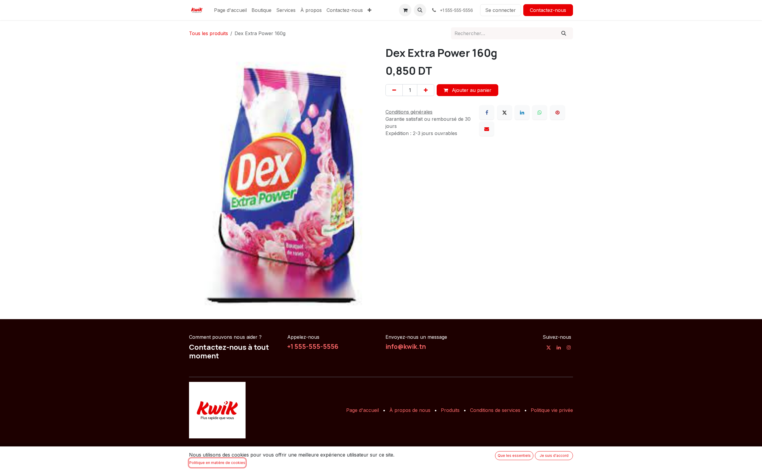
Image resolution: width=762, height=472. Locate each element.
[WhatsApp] (540, 112)
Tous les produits (208, 33)
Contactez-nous (548, 10)
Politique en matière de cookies (217, 462)
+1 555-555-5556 (312, 346)
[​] (548, 347)
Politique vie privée (552, 410)
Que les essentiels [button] (514, 455)
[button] (420, 10)
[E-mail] (487, 129)
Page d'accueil (362, 410)
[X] (504, 112)
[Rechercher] (564, 33)
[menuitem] (230, 10)
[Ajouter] (425, 90)
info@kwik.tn (405, 346)
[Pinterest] (557, 112)
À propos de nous (409, 410)
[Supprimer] (394, 90)
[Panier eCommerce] (405, 10)
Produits (450, 410)
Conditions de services (495, 410)
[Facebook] (487, 112)
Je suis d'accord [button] (554, 455)
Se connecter (500, 10)
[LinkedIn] (522, 112)
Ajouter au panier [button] (470, 90)
